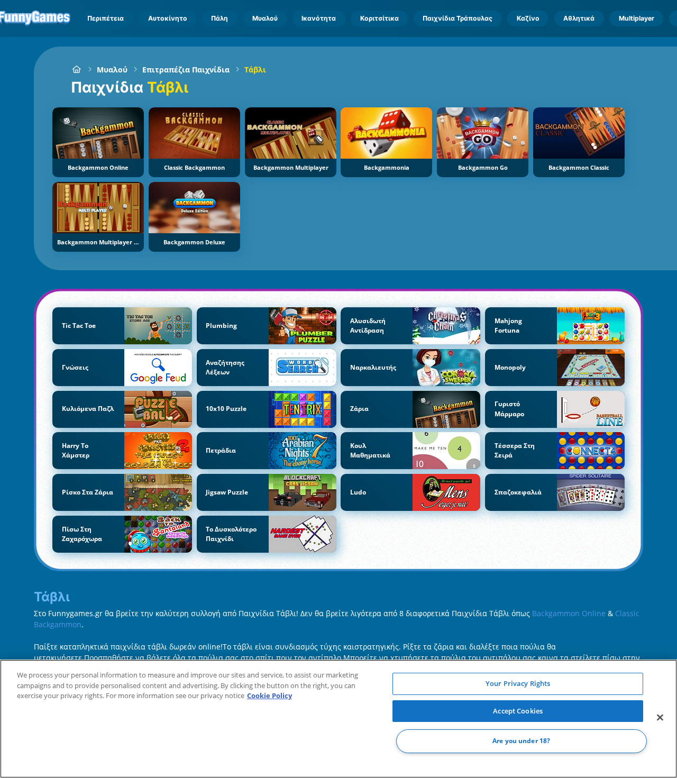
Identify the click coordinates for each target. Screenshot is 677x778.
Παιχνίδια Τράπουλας (457, 18)
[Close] (660, 717)
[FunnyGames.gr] (76, 69)
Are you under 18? (521, 741)
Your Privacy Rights (518, 683)
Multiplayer (636, 18)
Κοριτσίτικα (379, 18)
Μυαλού (265, 18)
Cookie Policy (269, 695)
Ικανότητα (318, 18)
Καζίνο (528, 18)
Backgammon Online (569, 613)
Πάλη (219, 18)
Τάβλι (255, 70)
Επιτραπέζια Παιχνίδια (186, 70)
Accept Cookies (518, 711)
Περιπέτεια (105, 18)
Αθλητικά (578, 18)
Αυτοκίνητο (167, 18)
